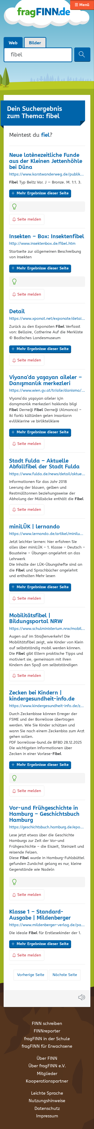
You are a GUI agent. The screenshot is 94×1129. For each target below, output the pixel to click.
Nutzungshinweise (47, 1101)
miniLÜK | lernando (34, 527)
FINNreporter (47, 1031)
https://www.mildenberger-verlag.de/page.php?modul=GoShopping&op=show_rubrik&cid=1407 (47, 925)
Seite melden (29, 219)
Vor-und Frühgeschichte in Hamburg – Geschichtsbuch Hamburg (44, 814)
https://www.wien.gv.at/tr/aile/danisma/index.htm (47, 391)
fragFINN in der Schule (47, 1039)
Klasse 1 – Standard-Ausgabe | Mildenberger (40, 915)
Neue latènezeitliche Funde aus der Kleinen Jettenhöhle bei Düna (45, 161)
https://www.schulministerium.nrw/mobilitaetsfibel (47, 629)
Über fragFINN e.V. (47, 1066)
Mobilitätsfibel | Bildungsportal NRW (36, 618)
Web (13, 43)
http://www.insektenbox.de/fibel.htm (42, 244)
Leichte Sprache (47, 1093)
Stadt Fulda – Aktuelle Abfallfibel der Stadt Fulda (44, 464)
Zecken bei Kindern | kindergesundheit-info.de (41, 696)
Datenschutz (47, 1108)
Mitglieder (47, 1073)
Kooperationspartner (47, 1081)
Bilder (35, 43)
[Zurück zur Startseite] (47, 18)
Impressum (47, 1116)
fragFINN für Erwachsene (47, 1046)
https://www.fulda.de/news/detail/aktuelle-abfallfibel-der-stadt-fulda (47, 474)
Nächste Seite (65, 975)
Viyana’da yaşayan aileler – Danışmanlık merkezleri (45, 380)
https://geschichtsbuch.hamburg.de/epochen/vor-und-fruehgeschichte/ (47, 827)
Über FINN (47, 1058)
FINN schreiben (47, 1023)
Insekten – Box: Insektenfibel (46, 236)
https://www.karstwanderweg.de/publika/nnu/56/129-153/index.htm (47, 174)
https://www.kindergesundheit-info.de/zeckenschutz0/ (47, 706)
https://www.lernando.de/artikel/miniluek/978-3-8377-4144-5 (47, 534)
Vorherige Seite (30, 975)
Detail (17, 311)
